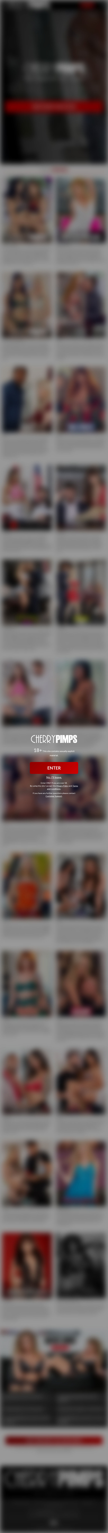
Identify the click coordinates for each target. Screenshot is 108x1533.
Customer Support (54, 796)
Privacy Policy (62, 786)
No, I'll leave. (54, 777)
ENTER (54, 767)
